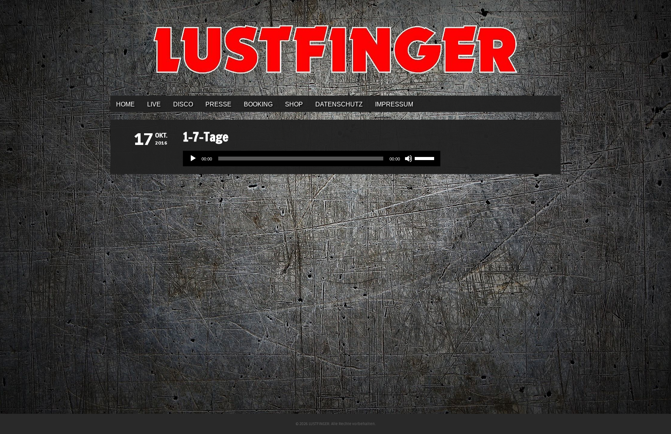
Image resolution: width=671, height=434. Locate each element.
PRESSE (218, 104)
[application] (311, 158)
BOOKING (258, 104)
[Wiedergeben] (193, 158)
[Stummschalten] (408, 158)
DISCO (183, 104)
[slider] (425, 158)
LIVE (154, 104)
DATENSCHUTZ (339, 104)
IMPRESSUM (394, 104)
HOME (125, 104)
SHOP (294, 104)
